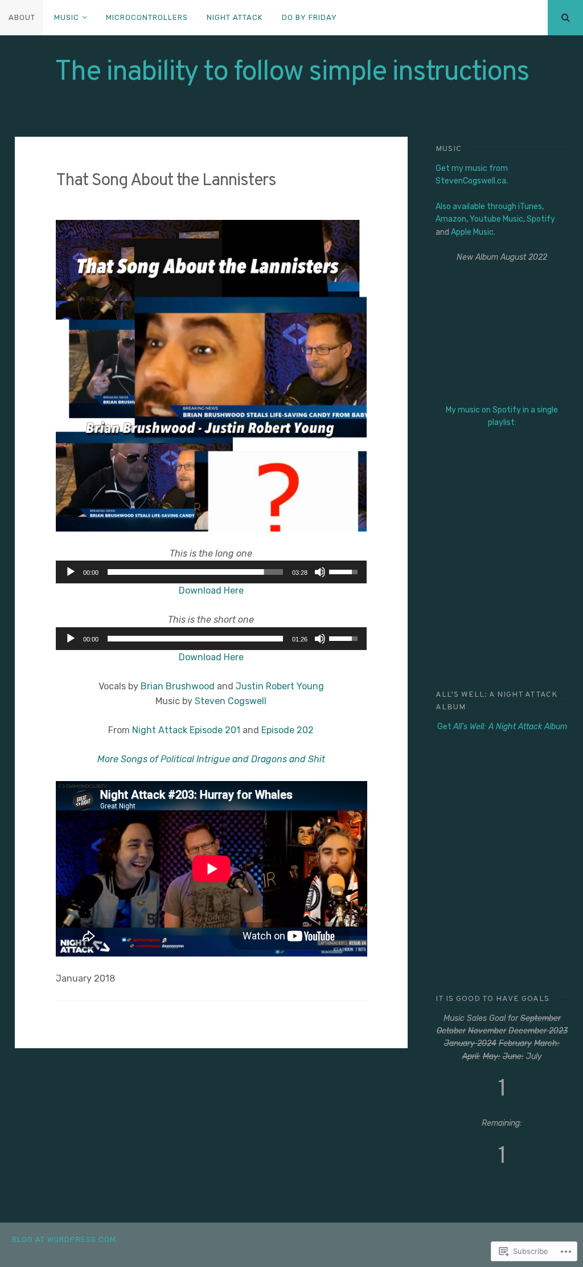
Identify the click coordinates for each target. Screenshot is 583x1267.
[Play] (70, 572)
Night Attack (234, 17)
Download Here (211, 590)
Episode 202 (287, 730)
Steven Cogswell (230, 701)
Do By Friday (309, 17)
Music (66, 17)
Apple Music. (473, 232)
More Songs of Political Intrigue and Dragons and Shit (211, 759)
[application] (211, 572)
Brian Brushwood (178, 686)
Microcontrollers (147, 17)
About (22, 17)
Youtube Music (496, 219)
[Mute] (320, 572)
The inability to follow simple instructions (292, 73)
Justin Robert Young (280, 686)
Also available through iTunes (489, 206)
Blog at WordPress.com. (65, 1239)
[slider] (196, 572)
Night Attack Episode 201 (186, 730)
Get (502, 726)
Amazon (451, 219)
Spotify (541, 219)
